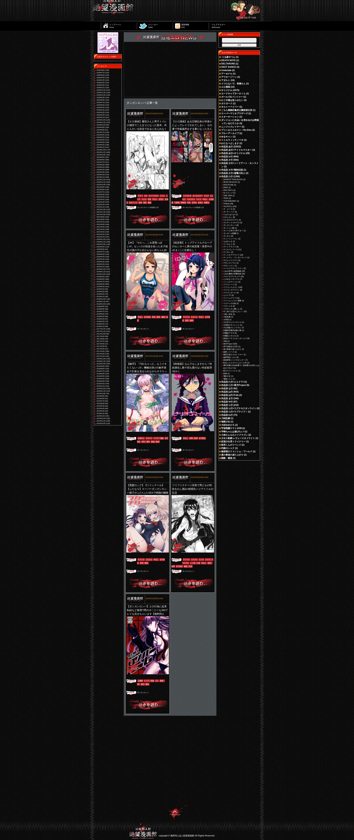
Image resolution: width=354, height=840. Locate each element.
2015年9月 (101, 396)
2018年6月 (101, 314)
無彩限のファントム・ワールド (236, 451)
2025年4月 (101, 110)
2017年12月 (101, 329)
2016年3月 (101, 381)
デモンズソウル (229, 263)
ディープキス (154, 196)
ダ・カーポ (227, 209)
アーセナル (226, 73)
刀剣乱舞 (227, 317)
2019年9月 (101, 277)
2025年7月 (101, 103)
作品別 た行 (154, 207)
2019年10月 (101, 274)
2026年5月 (101, 78)
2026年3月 (101, 83)
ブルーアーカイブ (230, 133)
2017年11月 (101, 331)
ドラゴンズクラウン (231, 290)
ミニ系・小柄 (195, 563)
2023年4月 (101, 170)
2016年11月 (101, 361)
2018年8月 (101, 309)
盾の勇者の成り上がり (232, 349)
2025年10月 (101, 95)
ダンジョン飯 (228, 228)
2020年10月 (101, 244)
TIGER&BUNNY (229, 201)
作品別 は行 (227, 392)
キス (145, 196)
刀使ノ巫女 (227, 314)
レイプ (198, 199)
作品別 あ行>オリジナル (233, 153)
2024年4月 (101, 140)
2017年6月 (101, 344)
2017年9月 (101, 336)
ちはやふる (227, 241)
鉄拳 (225, 373)
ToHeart (226, 204)
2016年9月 (101, 366)
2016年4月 (101, 379)
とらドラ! (227, 295)
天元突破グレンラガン (232, 328)
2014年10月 (101, 423)
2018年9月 (101, 307)
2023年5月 (101, 167)
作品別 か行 (227, 156)
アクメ (140, 196)
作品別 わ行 (227, 415)
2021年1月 (101, 237)
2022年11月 (101, 182)
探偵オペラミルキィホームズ (235, 338)
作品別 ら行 (227, 405)
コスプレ (194, 560)
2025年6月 (101, 105)
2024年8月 (101, 130)
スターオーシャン (230, 117)
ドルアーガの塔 (229, 303)
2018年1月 (101, 326)
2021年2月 (101, 234)
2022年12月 (101, 180)
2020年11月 (101, 242)
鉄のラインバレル (230, 371)
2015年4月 (101, 408)
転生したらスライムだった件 (235, 363)
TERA (225, 198)
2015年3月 (101, 411)
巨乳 (149, 199)
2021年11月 (101, 212)
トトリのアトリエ (230, 282)
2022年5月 (101, 197)
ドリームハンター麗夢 (232, 301)
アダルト (225, 80)
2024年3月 (101, 142)
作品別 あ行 (227, 146)
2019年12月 (101, 269)
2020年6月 (101, 254)
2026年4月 (101, 80)
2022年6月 (101, 195)
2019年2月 (101, 294)
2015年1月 (101, 416)
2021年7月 (101, 222)
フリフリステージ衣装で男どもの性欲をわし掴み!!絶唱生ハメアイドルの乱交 (192, 489)
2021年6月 (101, 224)
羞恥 (149, 203)
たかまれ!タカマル (230, 220)
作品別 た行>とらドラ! (232, 382)
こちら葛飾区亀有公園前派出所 (236, 110)
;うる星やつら (228, 57)
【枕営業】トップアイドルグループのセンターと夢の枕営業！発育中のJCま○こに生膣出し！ (192, 246)
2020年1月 (101, 267)
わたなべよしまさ (230, 143)
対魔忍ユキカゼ (229, 336)
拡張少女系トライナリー (233, 441)
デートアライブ (229, 247)
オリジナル (226, 90)
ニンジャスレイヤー (231, 126)
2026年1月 (101, 88)
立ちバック (133, 203)
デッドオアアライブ (231, 255)
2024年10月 (101, 125)
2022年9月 (101, 187)
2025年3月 (101, 112)
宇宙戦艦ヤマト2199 (231, 428)
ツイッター (153, 26)
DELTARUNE (228, 63)
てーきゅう (227, 244)
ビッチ (201, 560)
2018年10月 (101, 304)
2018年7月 (101, 311)
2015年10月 (101, 394)
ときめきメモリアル (231, 279)
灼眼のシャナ (228, 448)
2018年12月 (101, 299)
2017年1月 (101, 356)
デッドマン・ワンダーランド (235, 258)
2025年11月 (101, 93)
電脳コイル (227, 379)
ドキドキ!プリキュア (231, 276)
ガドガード (226, 103)
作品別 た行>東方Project (233, 385)
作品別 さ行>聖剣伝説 (232, 170)
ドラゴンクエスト (230, 287)
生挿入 (200, 203)
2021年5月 (101, 227)
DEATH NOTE (228, 60)
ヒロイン (194, 317)
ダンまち (227, 236)
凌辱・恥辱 (193, 438)
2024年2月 (101, 145)
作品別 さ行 (227, 160)
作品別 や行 (227, 402)
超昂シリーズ (228, 352)
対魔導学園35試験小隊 (232, 330)
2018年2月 (101, 324)
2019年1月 (101, 297)
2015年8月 (101, 399)
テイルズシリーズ (230, 249)
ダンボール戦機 (229, 233)
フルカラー (191, 199)
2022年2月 (101, 205)
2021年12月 (101, 209)
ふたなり (149, 560)
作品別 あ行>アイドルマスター (236, 150)
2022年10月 (101, 185)
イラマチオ (187, 196)
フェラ (144, 199)
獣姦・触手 (155, 442)
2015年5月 (101, 406)
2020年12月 (101, 239)
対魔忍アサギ (228, 333)
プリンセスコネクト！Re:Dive (236, 130)
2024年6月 (101, 135)
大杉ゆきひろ (228, 425)
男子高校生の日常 (230, 347)
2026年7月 (101, 73)
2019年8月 (101, 279)
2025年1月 (101, 117)
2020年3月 (101, 262)
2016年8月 (101, 369)
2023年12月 (101, 150)
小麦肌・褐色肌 (180, 203)
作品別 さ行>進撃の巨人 (233, 173)
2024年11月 (101, 122)
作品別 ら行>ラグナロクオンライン (238, 408)
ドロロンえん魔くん (231, 309)
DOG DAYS (228, 190)
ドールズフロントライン (233, 268)
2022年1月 (101, 207)
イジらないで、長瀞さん (233, 83)
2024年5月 (101, 137)
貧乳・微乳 (189, 320)
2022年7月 (101, 192)
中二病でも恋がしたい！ (233, 311)
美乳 (145, 203)
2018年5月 (101, 316)
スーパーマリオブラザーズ (234, 113)
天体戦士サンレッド (231, 325)
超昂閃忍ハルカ (229, 357)
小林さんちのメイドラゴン (234, 435)
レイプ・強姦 (159, 438)
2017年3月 (101, 351)
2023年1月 (101, 177)
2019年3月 (101, 292)
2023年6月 (101, 165)
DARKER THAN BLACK (233, 179)
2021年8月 (101, 219)
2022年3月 (101, 202)
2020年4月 (101, 259)
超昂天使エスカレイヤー (233, 355)
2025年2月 (101, 115)
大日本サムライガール (232, 322)
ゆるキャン (226, 136)
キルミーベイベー (230, 107)
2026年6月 (101, 75)
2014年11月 (101, 421)
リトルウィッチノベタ (232, 140)
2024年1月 (101, 147)
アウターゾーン (229, 77)
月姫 (225, 341)
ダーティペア (228, 212)
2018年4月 (101, 319)
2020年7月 (101, 252)
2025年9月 (101, 98)
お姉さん (141, 438)
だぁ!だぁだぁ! (229, 214)
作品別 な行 (227, 388)
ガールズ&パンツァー (232, 97)
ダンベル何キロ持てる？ (233, 231)
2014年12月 (101, 418)
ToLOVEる (227, 206)
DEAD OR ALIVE (230, 182)
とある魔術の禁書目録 (232, 274)
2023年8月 (101, 160)
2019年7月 (101, 282)
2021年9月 (101, 217)
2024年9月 (101, 127)
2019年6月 (101, 284)
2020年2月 (101, 264)
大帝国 (226, 320)
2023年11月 (101, 152)
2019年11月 (101, 272)
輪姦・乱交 (188, 566)
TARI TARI (227, 196)
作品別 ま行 (227, 398)
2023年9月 (101, 157)
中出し (205, 199)
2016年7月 (101, 371)
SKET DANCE (228, 67)
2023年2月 (101, 175)
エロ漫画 (225, 87)
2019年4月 (101, 289)
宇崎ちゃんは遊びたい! (232, 431)
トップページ (115, 26)
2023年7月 (101, 162)
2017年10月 (101, 334)
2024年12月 (101, 120)
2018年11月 (101, 302)
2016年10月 (101, 364)
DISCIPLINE (228, 185)
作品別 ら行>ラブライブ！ (234, 411)
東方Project (228, 344)
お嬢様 (140, 681)
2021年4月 (101, 229)
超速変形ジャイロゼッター (234, 360)
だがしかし (227, 217)
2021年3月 (101, 232)
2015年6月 (101, 404)
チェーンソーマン (230, 239)
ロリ (157, 681)
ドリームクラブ (229, 298)
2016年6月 (101, 374)
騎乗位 (206, 203)
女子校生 (147, 317)
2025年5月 (101, 107)
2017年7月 (101, 341)
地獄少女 (225, 421)
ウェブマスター (218, 26)
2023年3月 (101, 172)
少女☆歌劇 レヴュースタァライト (238, 438)
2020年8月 (101, 249)
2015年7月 (101, 401)
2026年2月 (101, 85)
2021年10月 (101, 214)
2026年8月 (101, 70)
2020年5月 (101, 257)
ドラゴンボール (229, 293)
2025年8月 (101, 100)
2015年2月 (101, 413)
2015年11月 (101, 391)
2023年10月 (101, 155)
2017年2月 (101, 354)
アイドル (186, 317)
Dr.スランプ (228, 193)
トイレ (162, 196)
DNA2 (225, 187)
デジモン (227, 252)
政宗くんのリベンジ (231, 445)
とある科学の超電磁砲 (232, 271)
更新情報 (185, 26)
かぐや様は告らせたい (232, 100)
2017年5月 (101, 346)
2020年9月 (101, 247)
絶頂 (140, 203)
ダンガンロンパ (143, 207)
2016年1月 (101, 386)
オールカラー (198, 196)
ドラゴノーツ (228, 284)
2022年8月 (101, 190)
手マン (154, 199)
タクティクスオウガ (231, 223)
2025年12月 (101, 90)
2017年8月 (101, 339)
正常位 (161, 199)
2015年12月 (101, 389)
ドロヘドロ (227, 306)
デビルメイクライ (230, 260)
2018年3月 (101, 321)
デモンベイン (228, 266)
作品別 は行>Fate (230, 395)
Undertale (226, 70)
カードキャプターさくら (233, 93)
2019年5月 (101, 287)
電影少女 (227, 376)
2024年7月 (101, 132)
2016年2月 (101, 384)
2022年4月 (101, 200)
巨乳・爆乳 (156, 317)
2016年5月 (101, 376)
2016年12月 (101, 359)
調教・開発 (226, 458)
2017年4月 (101, 349)
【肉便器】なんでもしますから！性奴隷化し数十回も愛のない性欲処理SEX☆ (192, 368)
